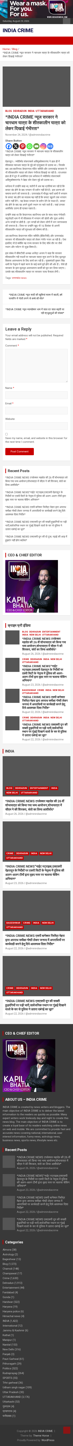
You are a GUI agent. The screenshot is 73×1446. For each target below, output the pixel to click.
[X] (16, 146)
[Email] (36, 146)
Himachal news (11, 1316)
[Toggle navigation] (7, 41)
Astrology (8, 1254)
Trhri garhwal (10, 1382)
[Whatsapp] (29, 146)
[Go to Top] (66, 1430)
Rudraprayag (10, 1373)
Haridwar (8, 1302)
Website (10, 419)
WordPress (47, 1440)
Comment (12, 345)
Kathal (6, 1335)
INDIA (31, 111)
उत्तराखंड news (19, 278)
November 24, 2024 (16, 134)
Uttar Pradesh (11, 1392)
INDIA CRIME (18, 30)
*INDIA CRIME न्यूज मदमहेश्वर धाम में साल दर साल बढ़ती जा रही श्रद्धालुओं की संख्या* (34, 311)
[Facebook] (9, 146)
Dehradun (20, 111)
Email (9, 403)
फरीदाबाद (7, 1416)
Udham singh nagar (14, 1387)
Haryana (7, 1306)
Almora (7, 1249)
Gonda (6, 1297)
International (10, 1325)
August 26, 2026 (31, 653)
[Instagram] (43, 146)
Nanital (7, 1344)
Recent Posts (16, 1150)
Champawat (10, 1273)
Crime (25, 659)
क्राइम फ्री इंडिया (19, 625)
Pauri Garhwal (11, 1359)
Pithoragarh (9, 1363)
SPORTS (7, 1378)
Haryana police (11, 1311)
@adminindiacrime (39, 134)
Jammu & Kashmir (13, 1330)
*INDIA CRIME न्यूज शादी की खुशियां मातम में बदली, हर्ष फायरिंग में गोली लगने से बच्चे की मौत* (35, 296)
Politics (7, 1368)
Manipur (7, 1340)
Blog (8, 111)
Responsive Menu (66, 21)
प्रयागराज (7, 1411)
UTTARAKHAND (45, 111)
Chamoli (7, 1268)
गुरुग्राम (6, 1406)
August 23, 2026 (31, 684)
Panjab (6, 1354)
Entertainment (51, 632)
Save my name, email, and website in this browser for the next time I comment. (36, 440)
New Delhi (35, 635)
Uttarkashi (8, 1401)
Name (9, 388)
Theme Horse (41, 1435)
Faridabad (8, 1292)
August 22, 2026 (31, 712)
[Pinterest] (22, 146)
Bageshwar (29, 690)
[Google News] (50, 146)
